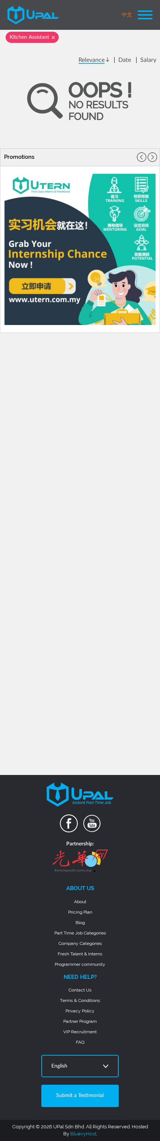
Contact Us (80, 990)
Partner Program (80, 1021)
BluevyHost (83, 1134)
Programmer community (80, 964)
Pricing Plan (80, 912)
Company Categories (80, 943)
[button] (152, 157)
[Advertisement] (80, 383)
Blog (80, 922)
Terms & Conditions (80, 1000)
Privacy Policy (80, 1011)
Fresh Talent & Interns (80, 953)
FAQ (80, 1042)
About (80, 901)
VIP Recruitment (80, 1031)
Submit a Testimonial (80, 1095)
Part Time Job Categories (80, 933)
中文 (127, 15)
